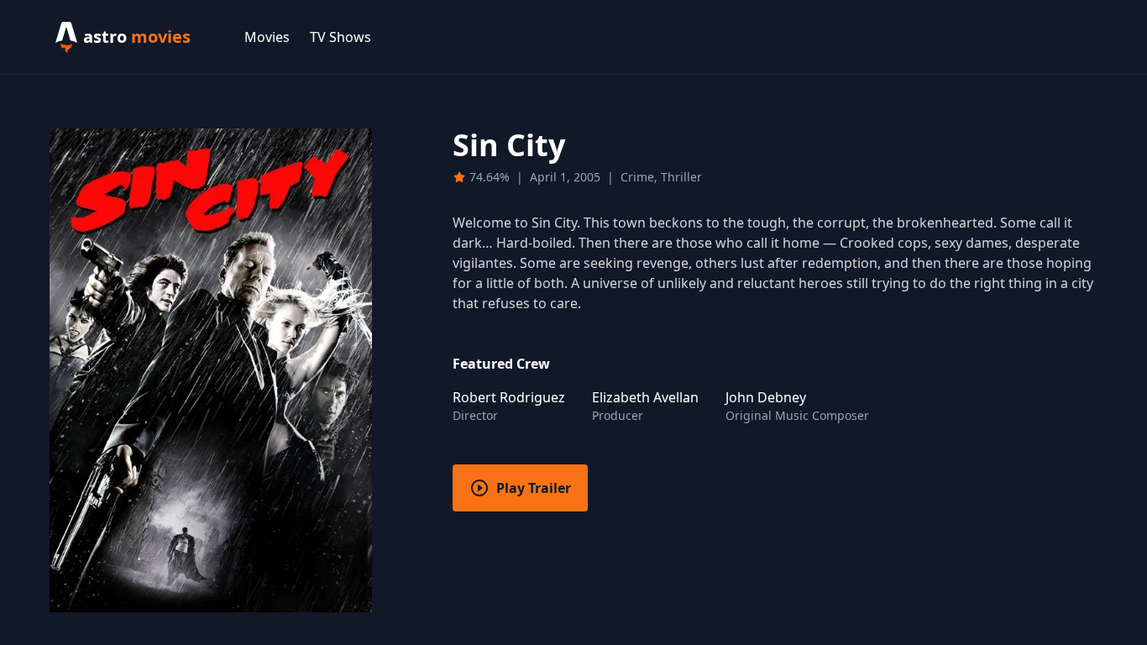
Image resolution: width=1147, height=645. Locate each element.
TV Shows (340, 37)
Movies (267, 37)
